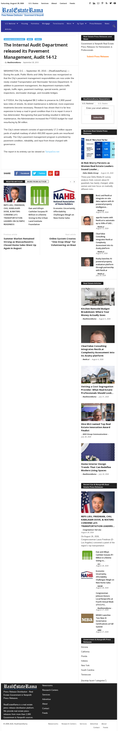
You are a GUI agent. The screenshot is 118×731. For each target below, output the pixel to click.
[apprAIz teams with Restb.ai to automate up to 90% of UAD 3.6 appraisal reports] (87, 220)
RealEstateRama (14, 62)
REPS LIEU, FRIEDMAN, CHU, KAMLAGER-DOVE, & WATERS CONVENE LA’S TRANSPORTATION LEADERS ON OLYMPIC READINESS (14, 215)
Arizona (84, 647)
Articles (8, 29)
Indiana (84, 661)
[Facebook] (90, 3)
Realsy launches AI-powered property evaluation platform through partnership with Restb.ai (105, 264)
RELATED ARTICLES (14, 181)
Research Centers (50, 690)
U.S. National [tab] (87, 104)
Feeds (72, 3)
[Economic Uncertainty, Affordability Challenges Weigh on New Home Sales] (64, 195)
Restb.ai (100, 210)
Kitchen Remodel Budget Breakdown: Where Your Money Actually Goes (95, 312)
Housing (24, 23)
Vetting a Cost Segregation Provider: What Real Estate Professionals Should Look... (97, 389)
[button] (112, 26)
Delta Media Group (90, 173)
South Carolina (87, 670)
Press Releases (96, 23)
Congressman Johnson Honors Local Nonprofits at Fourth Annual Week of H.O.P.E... (105, 599)
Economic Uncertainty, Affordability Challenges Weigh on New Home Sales (105, 577)
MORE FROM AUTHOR (36, 181)
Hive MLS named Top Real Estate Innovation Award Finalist (96, 427)
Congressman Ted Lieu (92, 530)
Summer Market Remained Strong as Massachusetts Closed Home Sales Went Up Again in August (20, 243)
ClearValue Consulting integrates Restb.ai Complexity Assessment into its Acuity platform (97, 350)
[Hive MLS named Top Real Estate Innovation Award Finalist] (98, 412)
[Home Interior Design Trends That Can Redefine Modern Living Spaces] (98, 452)
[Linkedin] (94, 3)
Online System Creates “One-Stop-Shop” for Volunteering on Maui (62, 241)
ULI (98, 564)
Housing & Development (14, 39)
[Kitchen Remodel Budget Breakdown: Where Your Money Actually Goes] (98, 297)
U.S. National (10, 23)
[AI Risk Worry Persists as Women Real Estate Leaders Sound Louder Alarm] (98, 148)
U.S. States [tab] (103, 104)
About (54, 3)
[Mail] (98, 3)
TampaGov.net (52, 151)
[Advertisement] (81, 12)
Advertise (46, 699)
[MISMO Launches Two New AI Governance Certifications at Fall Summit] (87, 618)
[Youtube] (115, 3)
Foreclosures (58, 23)
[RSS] (106, 3)
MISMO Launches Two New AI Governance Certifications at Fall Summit (104, 621)
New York (85, 665)
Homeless (35, 23)
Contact (63, 3)
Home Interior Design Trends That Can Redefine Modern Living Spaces (96, 467)
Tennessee (86, 674)
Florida (84, 656)
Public (38, 39)
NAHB (99, 586)
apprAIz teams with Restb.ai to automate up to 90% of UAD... (105, 220)
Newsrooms (47, 685)
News (107, 23)
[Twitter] (110, 3)
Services (45, 3)
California (85, 652)
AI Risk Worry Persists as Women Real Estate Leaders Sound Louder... (97, 166)
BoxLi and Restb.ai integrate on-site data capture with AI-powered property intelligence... (105, 201)
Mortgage (46, 23)
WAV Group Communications (95, 434)
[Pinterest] (102, 3)
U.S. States (33, 3)
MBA (99, 630)
